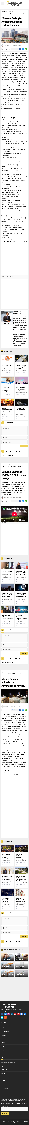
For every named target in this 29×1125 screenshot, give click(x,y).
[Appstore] (25, 1014)
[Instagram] (8, 1014)
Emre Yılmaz (6, 45)
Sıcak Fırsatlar (4, 1080)
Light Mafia (4, 1069)
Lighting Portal (4, 1066)
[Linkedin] (12, 1014)
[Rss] (5, 1017)
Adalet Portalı (4, 1077)
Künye (2, 1046)
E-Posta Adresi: (4, 1106)
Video (10, 464)
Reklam (3, 1042)
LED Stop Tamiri (5, 1088)
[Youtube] (15, 1014)
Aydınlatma (5, 522)
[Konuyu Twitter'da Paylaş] (23, 49)
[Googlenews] (21, 1014)
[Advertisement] (14, 260)
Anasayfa (5, 11)
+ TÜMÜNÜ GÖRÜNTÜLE (23, 950)
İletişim (3, 1050)
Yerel (10, 672)
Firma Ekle (3, 1035)
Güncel (10, 11)
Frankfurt (5, 276)
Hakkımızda (4, 1028)
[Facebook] (2, 1014)
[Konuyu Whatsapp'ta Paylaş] (26, 49)
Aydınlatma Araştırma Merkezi (8, 1062)
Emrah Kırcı (6, 706)
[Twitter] (5, 1014)
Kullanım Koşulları (5, 1031)
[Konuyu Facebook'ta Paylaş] (20, 49)
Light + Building (10, 276)
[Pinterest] (18, 1014)
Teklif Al (3, 1039)
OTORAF (3, 1073)
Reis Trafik (3, 1084)
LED (9, 522)
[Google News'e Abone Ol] (15, 49)
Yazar (15, 276)
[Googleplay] (2, 1017)
